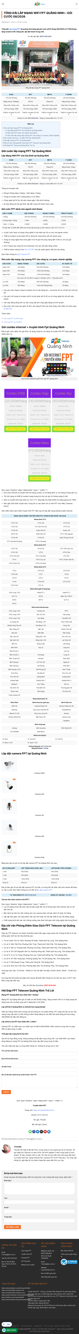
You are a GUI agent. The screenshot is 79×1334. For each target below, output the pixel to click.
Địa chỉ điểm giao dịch (48, 1273)
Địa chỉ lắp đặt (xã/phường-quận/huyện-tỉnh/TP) (19, 1074)
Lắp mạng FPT (26, 1250)
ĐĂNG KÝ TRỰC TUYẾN (16, 429)
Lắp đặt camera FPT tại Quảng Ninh (17, 140)
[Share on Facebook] (34, 1131)
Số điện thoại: (6, 1066)
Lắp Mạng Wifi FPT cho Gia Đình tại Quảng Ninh (23, 130)
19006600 (44, 1258)
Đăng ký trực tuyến (27, 1265)
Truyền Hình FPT (26, 1326)
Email (6, 1207)
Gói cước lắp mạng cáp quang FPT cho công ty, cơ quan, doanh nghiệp (32, 135)
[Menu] (3, 4)
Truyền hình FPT (26, 1254)
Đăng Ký (5, 882)
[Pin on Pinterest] (45, 1131)
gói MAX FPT (32, 500)
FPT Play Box (25, 1261)
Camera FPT (25, 1258)
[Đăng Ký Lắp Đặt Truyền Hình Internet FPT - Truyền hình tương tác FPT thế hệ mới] (39, 4)
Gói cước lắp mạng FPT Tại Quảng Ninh (18, 128)
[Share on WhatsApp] (30, 1131)
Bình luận (8, 1180)
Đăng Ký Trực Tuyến (62, 1326)
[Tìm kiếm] (76, 4)
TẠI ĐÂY (60, 118)
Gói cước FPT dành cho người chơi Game (21, 133)
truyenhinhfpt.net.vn (48, 1270)
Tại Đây (45, 748)
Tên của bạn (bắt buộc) (10, 1051)
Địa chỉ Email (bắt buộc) (10, 1058)
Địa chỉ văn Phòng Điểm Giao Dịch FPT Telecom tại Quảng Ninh (27, 143)
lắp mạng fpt (38, 1139)
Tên (6, 1198)
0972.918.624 (33, 118)
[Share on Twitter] (37, 1131)
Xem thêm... (53, 1307)
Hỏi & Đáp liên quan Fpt (49, 1277)
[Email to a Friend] (41, 1131)
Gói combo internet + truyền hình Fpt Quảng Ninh (22, 138)
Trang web (8, 1217)
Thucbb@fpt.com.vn (48, 1264)
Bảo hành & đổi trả (67, 1250)
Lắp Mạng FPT (21, 1139)
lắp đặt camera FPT (44, 890)
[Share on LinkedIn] (49, 1131)
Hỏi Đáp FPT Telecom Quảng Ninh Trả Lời (19, 145)
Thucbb (24, 22)
